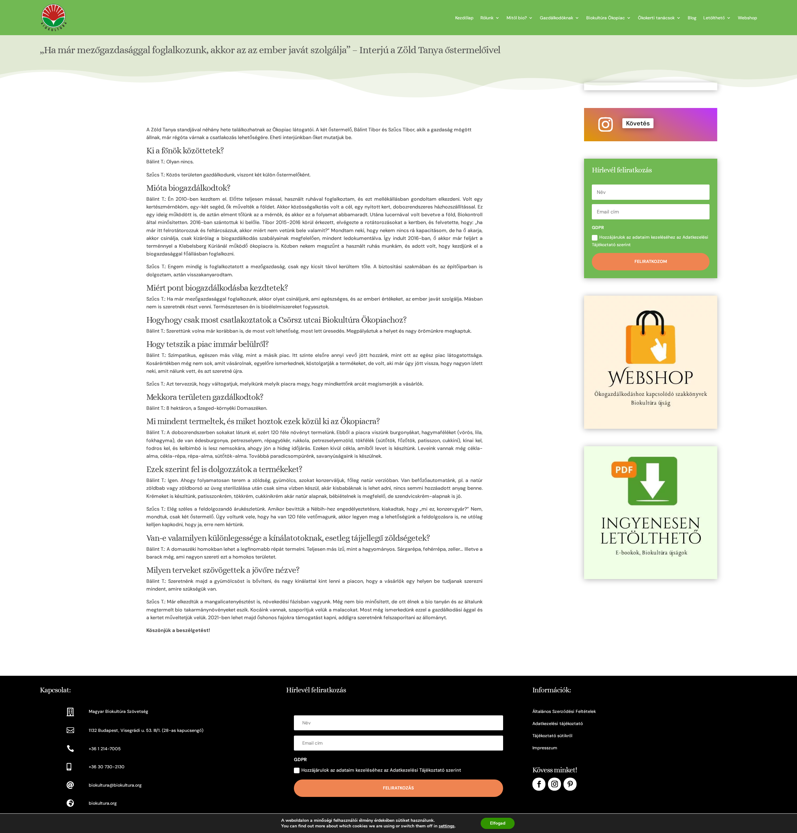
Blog (692, 18)
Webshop (747, 18)
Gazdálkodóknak (556, 18)
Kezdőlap (464, 18)
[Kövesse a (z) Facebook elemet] (538, 784)
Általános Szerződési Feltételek (564, 711)
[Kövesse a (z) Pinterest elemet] (570, 784)
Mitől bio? (517, 18)
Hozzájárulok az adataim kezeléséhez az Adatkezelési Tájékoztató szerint (650, 240)
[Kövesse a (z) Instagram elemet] (605, 124)
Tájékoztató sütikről (552, 735)
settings (447, 826)
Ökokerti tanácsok (656, 18)
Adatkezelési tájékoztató (557, 723)
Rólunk (486, 18)
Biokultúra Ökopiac (605, 18)
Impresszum (544, 748)
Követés (638, 123)
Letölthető (714, 18)
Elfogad (497, 823)
